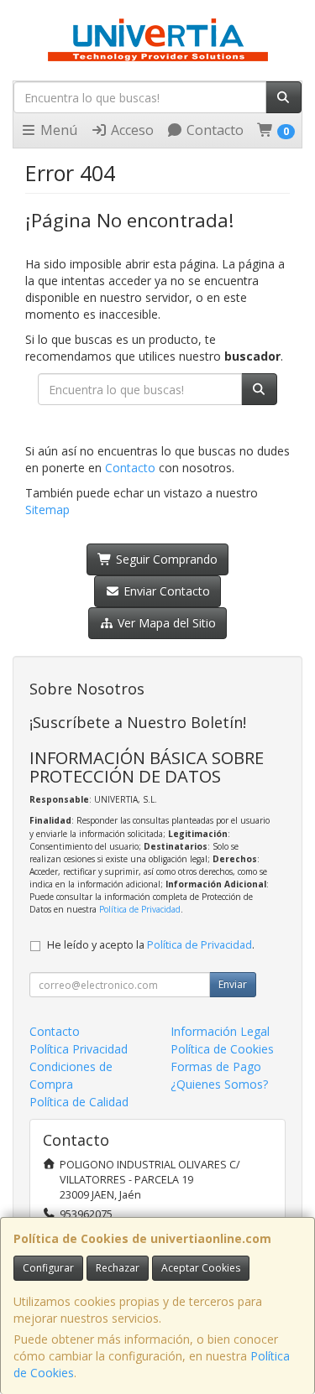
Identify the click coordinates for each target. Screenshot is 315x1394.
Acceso (131, 130)
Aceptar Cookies (200, 1268)
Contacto (213, 130)
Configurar (48, 1268)
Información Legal (220, 1031)
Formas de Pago (216, 1066)
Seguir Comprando (165, 559)
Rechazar (117, 1268)
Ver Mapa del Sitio (165, 623)
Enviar (232, 984)
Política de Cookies (222, 1049)
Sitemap (47, 510)
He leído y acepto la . (151, 945)
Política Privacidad (78, 1049)
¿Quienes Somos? (219, 1084)
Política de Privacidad (140, 909)
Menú (57, 130)
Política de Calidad (79, 1102)
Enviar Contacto (165, 591)
